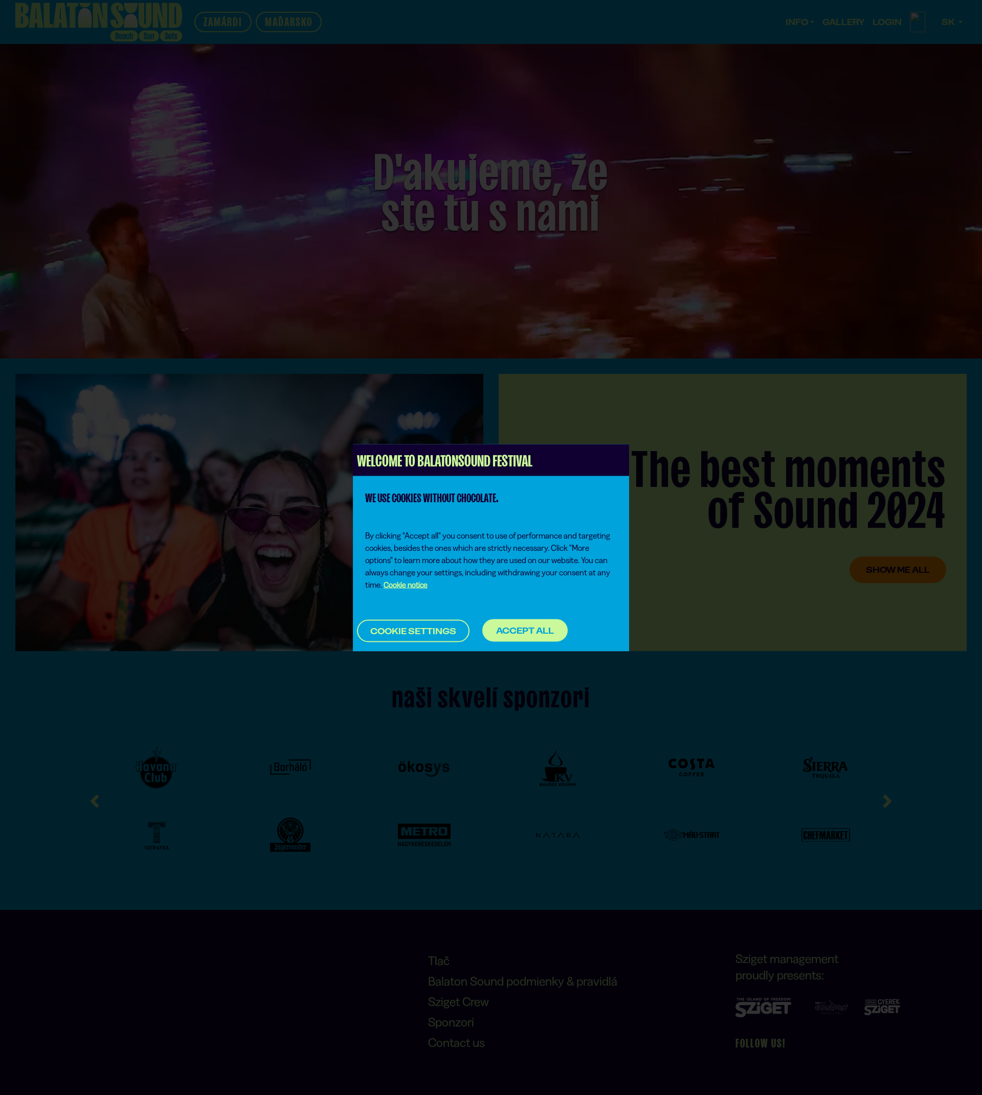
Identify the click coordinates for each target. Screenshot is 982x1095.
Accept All (525, 630)
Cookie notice (406, 584)
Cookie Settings (413, 630)
